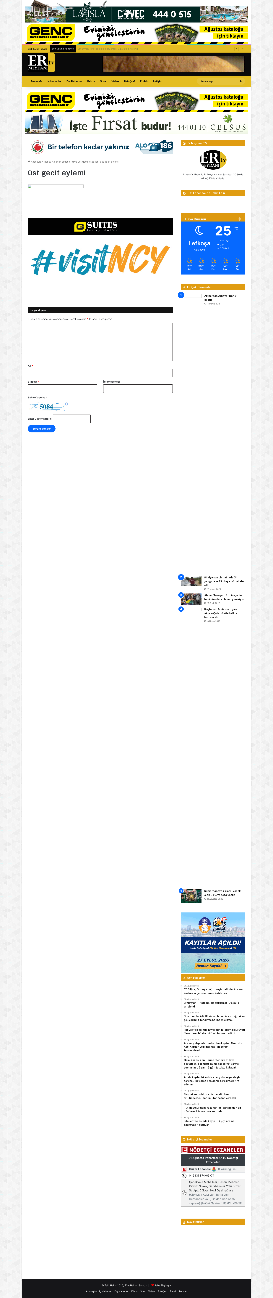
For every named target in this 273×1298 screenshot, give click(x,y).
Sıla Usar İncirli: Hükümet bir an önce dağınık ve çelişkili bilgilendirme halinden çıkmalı (127, 48)
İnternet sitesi (111, 381)
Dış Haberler (74, 81)
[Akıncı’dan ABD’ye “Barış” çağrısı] (191, 433)
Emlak (144, 81)
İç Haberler (54, 81)
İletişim (157, 81)
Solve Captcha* (37, 397)
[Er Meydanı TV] (41, 62)
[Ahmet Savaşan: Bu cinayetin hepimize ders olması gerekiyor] (191, 599)
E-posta (33, 381)
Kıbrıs (91, 81)
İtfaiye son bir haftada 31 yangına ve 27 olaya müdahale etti (224, 581)
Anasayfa (36, 81)
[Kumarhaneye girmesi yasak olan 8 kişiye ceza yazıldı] (191, 896)
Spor (103, 81)
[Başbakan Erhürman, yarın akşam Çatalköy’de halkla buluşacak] (191, 747)
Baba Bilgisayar (163, 1285)
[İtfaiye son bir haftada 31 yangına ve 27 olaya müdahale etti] (191, 581)
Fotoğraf (129, 81)
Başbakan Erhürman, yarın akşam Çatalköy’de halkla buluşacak (221, 613)
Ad (30, 365)
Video (115, 81)
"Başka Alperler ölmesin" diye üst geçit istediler (70, 161)
